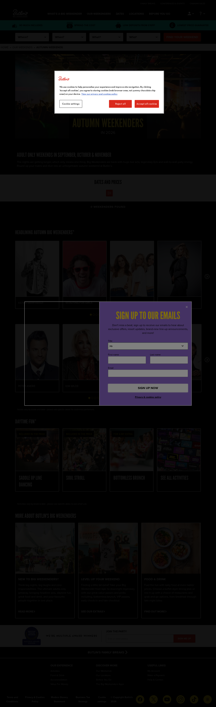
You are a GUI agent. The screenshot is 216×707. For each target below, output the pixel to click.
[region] (109, 92)
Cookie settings (71, 103)
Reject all (120, 103)
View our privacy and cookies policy (99, 93)
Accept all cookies (147, 103)
